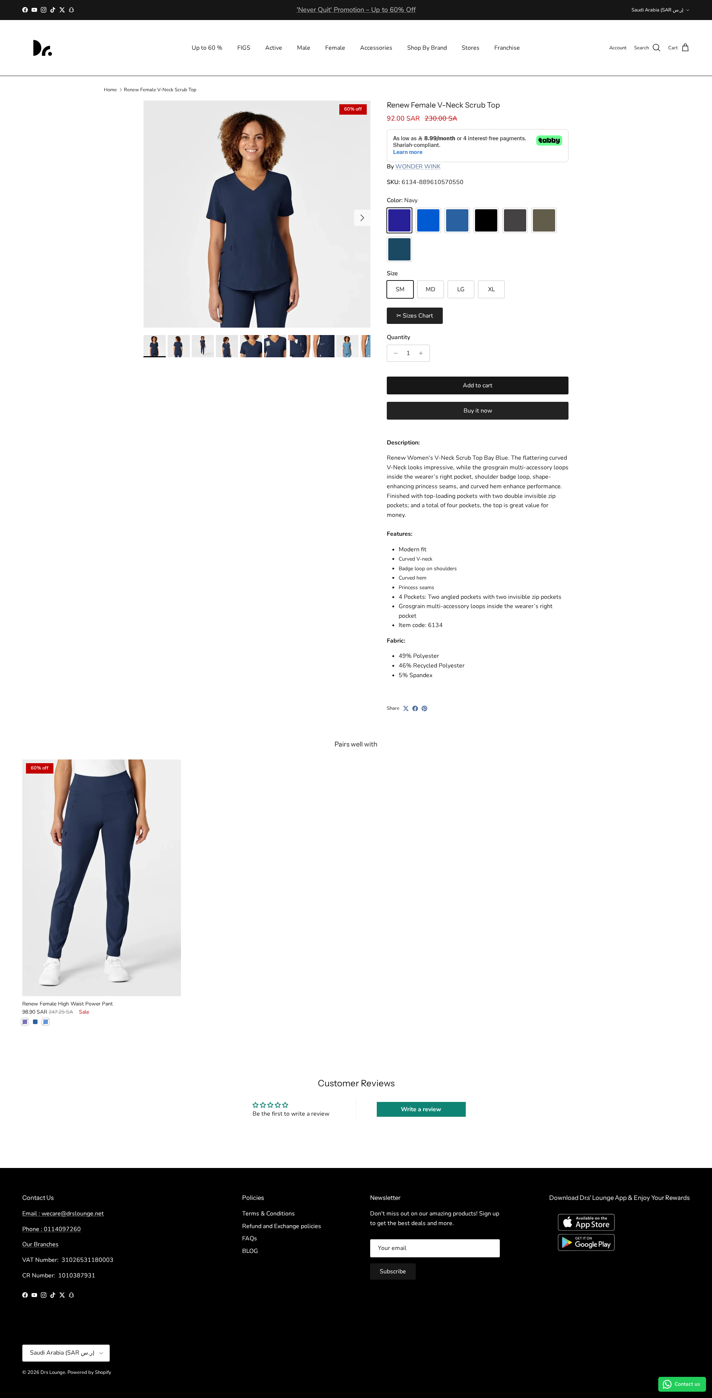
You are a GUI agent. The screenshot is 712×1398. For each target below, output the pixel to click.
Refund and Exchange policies (281, 1226)
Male (303, 48)
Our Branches (40, 1244)
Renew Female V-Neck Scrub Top (160, 89)
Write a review (421, 1109)
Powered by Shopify (89, 1372)
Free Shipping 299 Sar (356, 9)
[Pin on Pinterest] (424, 708)
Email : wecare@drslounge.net (63, 1214)
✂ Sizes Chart (414, 316)
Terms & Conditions (268, 1214)
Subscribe (393, 1271)
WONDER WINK (418, 167)
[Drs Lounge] (42, 47)
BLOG (250, 1251)
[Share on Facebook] (415, 708)
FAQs (249, 1238)
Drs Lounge (52, 1372)
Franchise (507, 48)
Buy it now (478, 411)
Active (273, 48)
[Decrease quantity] (393, 353)
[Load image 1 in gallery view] (257, 214)
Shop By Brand (427, 48)
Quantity (398, 337)
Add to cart (477, 385)
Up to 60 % (207, 48)
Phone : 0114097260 (51, 1229)
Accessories (376, 48)
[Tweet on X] (406, 708)
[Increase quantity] (422, 353)
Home (110, 89)
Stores (470, 48)
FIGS (243, 48)
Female (335, 48)
